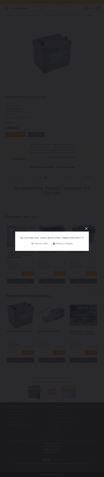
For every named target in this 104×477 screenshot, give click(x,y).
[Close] (86, 228)
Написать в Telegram (64, 243)
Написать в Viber (41, 243)
